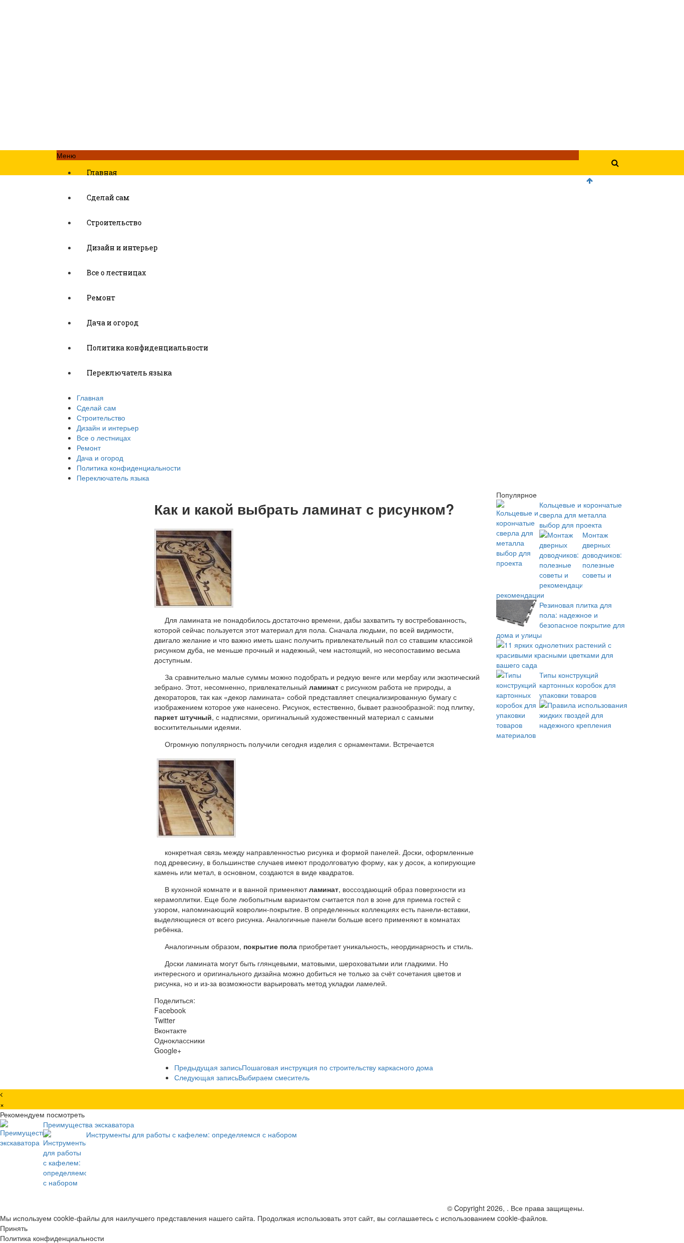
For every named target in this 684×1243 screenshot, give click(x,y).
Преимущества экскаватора (88, 1124)
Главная (102, 172)
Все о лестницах (116, 272)
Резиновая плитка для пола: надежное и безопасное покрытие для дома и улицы (560, 620)
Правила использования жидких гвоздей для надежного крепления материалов (561, 720)
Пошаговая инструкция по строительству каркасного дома (303, 1067)
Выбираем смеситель (241, 1077)
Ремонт (101, 297)
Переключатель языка (129, 372)
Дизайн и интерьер (122, 247)
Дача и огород (113, 322)
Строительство (114, 222)
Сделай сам (108, 197)
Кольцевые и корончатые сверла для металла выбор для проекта (580, 515)
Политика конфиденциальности (147, 347)
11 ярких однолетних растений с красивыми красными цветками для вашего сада (554, 655)
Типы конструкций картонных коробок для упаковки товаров (577, 685)
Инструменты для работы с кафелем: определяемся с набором (191, 1134)
